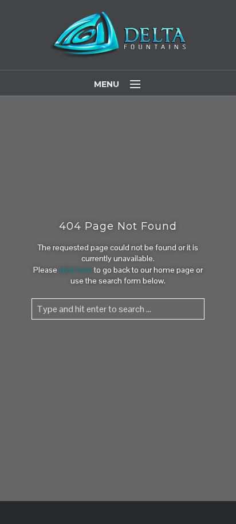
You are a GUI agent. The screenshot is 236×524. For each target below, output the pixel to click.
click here (75, 270)
